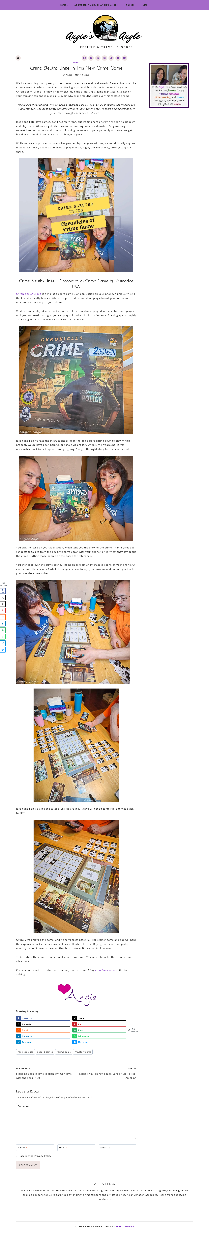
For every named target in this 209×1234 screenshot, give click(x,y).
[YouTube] (118, 58)
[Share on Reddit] (3, 617)
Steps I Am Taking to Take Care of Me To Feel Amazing (107, 1073)
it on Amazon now (106, 970)
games (76, 62)
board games (45, 1052)
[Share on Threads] (3, 604)
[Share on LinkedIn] (3, 623)
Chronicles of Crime (28, 293)
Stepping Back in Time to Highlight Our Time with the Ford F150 (44, 1073)
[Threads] (104, 58)
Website (105, 1147)
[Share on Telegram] (3, 643)
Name (22, 1147)
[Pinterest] (97, 58)
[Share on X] (3, 597)
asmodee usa (25, 1052)
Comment (24, 1106)
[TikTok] (111, 58)
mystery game (83, 1052)
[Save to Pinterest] (3, 610)
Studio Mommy (125, 1226)
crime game (63, 1052)
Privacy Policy (43, 1156)
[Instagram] (91, 58)
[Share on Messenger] (3, 649)
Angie (69, 75)
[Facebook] (84, 58)
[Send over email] (3, 630)
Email (63, 1147)
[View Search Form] (18, 58)
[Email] (124, 58)
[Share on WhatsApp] (3, 636)
